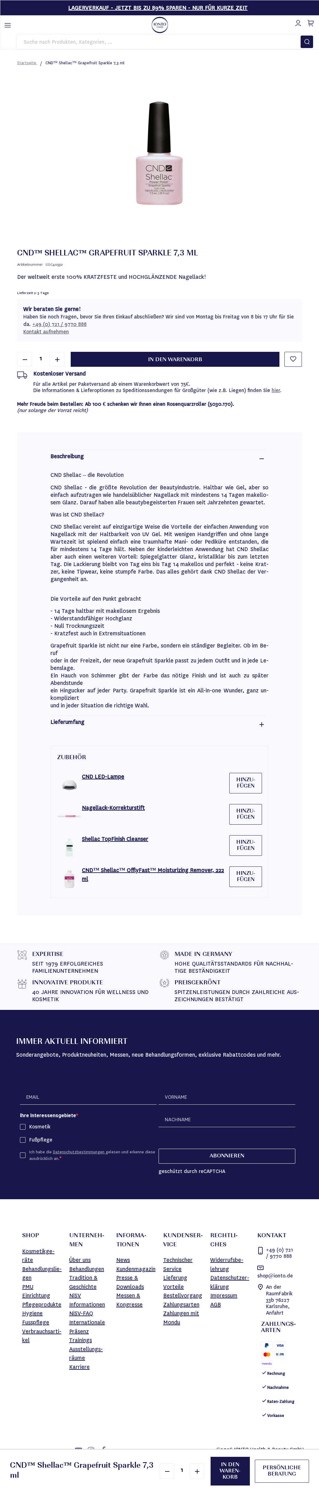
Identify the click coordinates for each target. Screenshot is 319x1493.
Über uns (80, 1260)
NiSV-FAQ (81, 1313)
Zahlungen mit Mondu (181, 1318)
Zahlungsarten (181, 1304)
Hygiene (32, 1313)
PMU (27, 1287)
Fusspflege (35, 1322)
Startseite (27, 62)
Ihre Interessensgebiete (48, 1115)
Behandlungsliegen (42, 1273)
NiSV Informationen (87, 1300)
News (123, 1260)
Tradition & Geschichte (83, 1282)
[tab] (157, 459)
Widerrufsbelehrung (226, 1264)
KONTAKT (271, 1236)
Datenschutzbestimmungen (79, 1152)
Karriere (79, 1367)
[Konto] (297, 22)
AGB (215, 1304)
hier (276, 390)
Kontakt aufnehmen (46, 331)
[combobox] (159, 41)
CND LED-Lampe (103, 776)
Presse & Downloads (130, 1282)
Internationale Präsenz (87, 1327)
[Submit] (307, 41)
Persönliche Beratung (282, 1471)
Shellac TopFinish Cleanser (115, 839)
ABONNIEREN (227, 1156)
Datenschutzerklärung (229, 1282)
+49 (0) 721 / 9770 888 (59, 324)
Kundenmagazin (135, 1269)
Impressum (223, 1295)
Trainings (80, 1340)
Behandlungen (86, 1269)
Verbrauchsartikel (41, 1336)
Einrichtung (36, 1295)
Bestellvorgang (182, 1295)
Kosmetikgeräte (38, 1256)
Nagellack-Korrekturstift (113, 808)
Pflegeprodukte (41, 1304)
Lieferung (175, 1278)
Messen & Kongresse (129, 1300)
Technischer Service (178, 1264)
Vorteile (173, 1287)
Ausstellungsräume (86, 1353)
